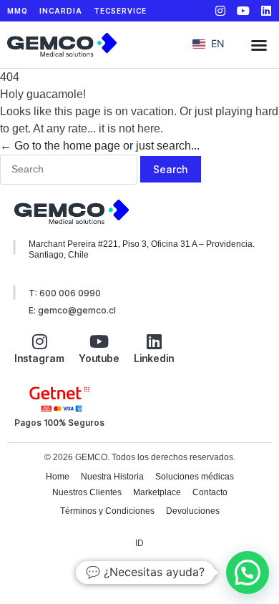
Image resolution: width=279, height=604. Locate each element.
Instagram (39, 358)
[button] (259, 45)
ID (139, 543)
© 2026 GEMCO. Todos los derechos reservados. (139, 457)
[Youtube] (243, 10)
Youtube (99, 358)
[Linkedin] (266, 10)
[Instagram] (220, 10)
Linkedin (154, 358)
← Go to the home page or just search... (100, 146)
